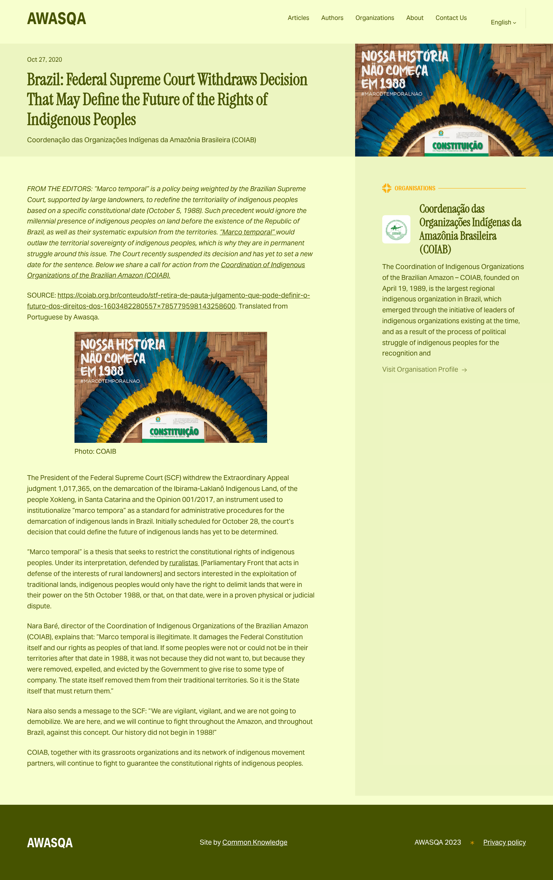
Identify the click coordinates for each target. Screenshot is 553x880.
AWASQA (56, 18)
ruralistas (184, 562)
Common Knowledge (254, 842)
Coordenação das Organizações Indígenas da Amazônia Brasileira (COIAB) (141, 139)
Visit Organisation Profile (420, 369)
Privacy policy (504, 842)
